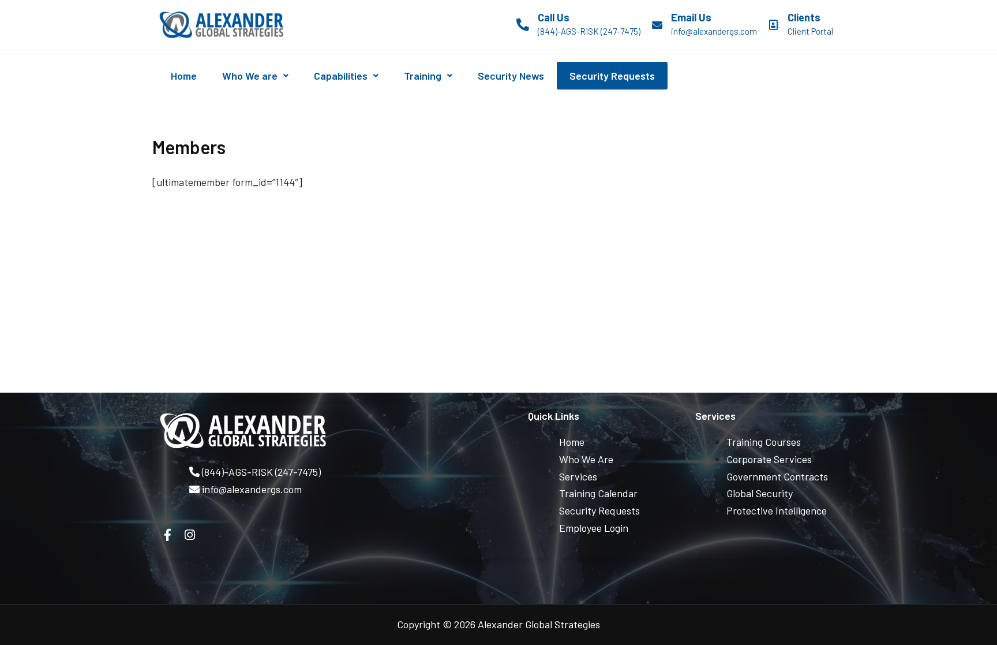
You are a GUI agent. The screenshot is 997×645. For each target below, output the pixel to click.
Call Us (553, 17)
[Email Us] (657, 25)
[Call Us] (522, 24)
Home (184, 75)
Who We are (250, 75)
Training (422, 75)
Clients (804, 17)
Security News (511, 75)
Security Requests (612, 75)
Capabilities (341, 75)
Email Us (691, 17)
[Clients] (774, 25)
